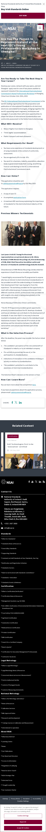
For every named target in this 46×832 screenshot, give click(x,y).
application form (19, 197)
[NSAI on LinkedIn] (40, 482)
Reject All (23, 822)
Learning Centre (7, 742)
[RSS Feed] (44, 482)
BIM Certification (7, 637)
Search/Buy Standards (9, 548)
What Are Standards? (9, 539)
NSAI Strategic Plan (8, 775)
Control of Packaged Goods (11, 685)
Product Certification (9, 632)
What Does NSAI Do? (8, 737)
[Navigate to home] (8, 27)
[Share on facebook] (12, 403)
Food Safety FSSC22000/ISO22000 (13, 613)
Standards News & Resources (11, 544)
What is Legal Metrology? (10, 666)
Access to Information (9, 761)
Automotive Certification (10, 623)
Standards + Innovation (9, 578)
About (8, 63)
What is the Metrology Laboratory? (13, 699)
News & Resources (8, 704)
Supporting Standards (9, 553)
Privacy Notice (15, 799)
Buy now (23, 16)
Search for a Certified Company (12, 642)
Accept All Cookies (23, 828)
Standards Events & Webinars (11, 582)
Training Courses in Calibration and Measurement (17, 723)
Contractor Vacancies (9, 657)
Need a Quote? (7, 647)
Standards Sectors (8, 568)
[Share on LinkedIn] (20, 403)
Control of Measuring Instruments (13, 690)
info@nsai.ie (9, 528)
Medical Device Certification (11, 628)
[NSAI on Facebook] (29, 482)
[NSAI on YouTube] (32, 482)
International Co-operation (10, 728)
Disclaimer (26, 799)
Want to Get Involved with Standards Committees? (18, 573)
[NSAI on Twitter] (36, 482)
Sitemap (5, 799)
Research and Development (11, 718)
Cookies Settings (23, 801)
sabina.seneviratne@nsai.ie (13, 183)
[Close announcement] (43, 4)
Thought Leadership (8, 785)
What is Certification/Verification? (12, 591)
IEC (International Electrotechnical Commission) (22, 101)
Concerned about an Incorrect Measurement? (16, 675)
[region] (23, 818)
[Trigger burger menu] (40, 28)
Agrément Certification (9, 618)
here (34, 385)
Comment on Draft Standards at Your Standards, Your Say (20, 558)
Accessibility (37, 799)
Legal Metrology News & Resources (13, 671)
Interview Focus (7, 780)
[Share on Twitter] (16, 403)
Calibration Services (8, 708)
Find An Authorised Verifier (10, 680)
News (14, 63)
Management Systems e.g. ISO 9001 (13, 601)
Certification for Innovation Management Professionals (19, 652)
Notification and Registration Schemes (14, 563)
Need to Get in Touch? (9, 771)
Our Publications (7, 751)
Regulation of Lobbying (9, 766)
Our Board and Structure (10, 756)
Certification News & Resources (12, 596)
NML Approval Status (8, 713)
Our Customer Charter (9, 790)
